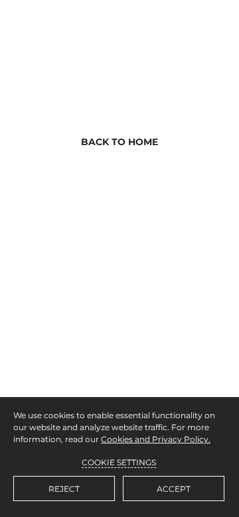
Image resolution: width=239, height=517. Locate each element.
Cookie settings (119, 462)
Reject (64, 489)
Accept (174, 489)
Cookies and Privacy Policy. (155, 439)
